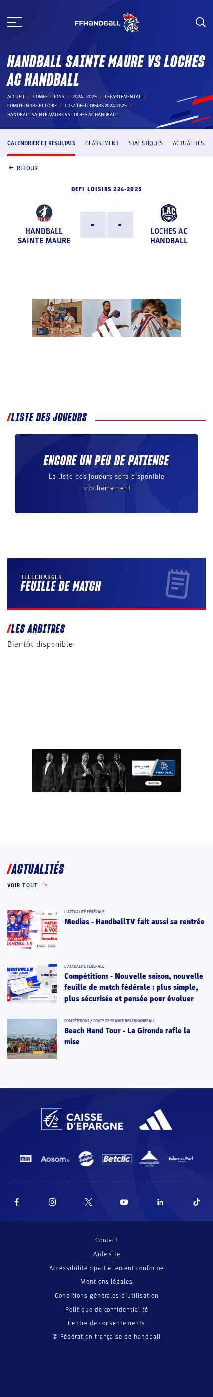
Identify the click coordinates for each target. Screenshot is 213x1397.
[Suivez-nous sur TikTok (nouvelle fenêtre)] (197, 1202)
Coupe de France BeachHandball (124, 1021)
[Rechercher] (201, 22)
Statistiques (146, 143)
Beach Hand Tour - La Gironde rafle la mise (127, 1036)
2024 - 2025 (84, 97)
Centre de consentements (106, 1323)
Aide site (106, 1254)
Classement (102, 143)
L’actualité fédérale (84, 912)
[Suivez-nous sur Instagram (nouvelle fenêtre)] (52, 1202)
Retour (27, 168)
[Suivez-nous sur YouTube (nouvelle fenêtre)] (124, 1202)
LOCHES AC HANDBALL (169, 236)
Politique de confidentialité (106, 1310)
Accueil (16, 97)
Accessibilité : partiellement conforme (106, 1268)
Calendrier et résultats (41, 143)
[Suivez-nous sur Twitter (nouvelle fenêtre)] (88, 1202)
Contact (106, 1240)
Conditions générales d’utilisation (107, 1296)
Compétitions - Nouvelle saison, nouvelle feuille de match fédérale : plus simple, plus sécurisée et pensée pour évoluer (133, 987)
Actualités (188, 143)
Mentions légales (106, 1282)
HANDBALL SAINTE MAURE (44, 236)
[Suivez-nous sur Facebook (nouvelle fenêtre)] (16, 1202)
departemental (123, 97)
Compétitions (48, 97)
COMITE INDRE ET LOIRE (32, 106)
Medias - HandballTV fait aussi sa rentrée (134, 922)
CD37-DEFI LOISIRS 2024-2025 (96, 106)
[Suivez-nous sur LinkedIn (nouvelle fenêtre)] (160, 1202)
